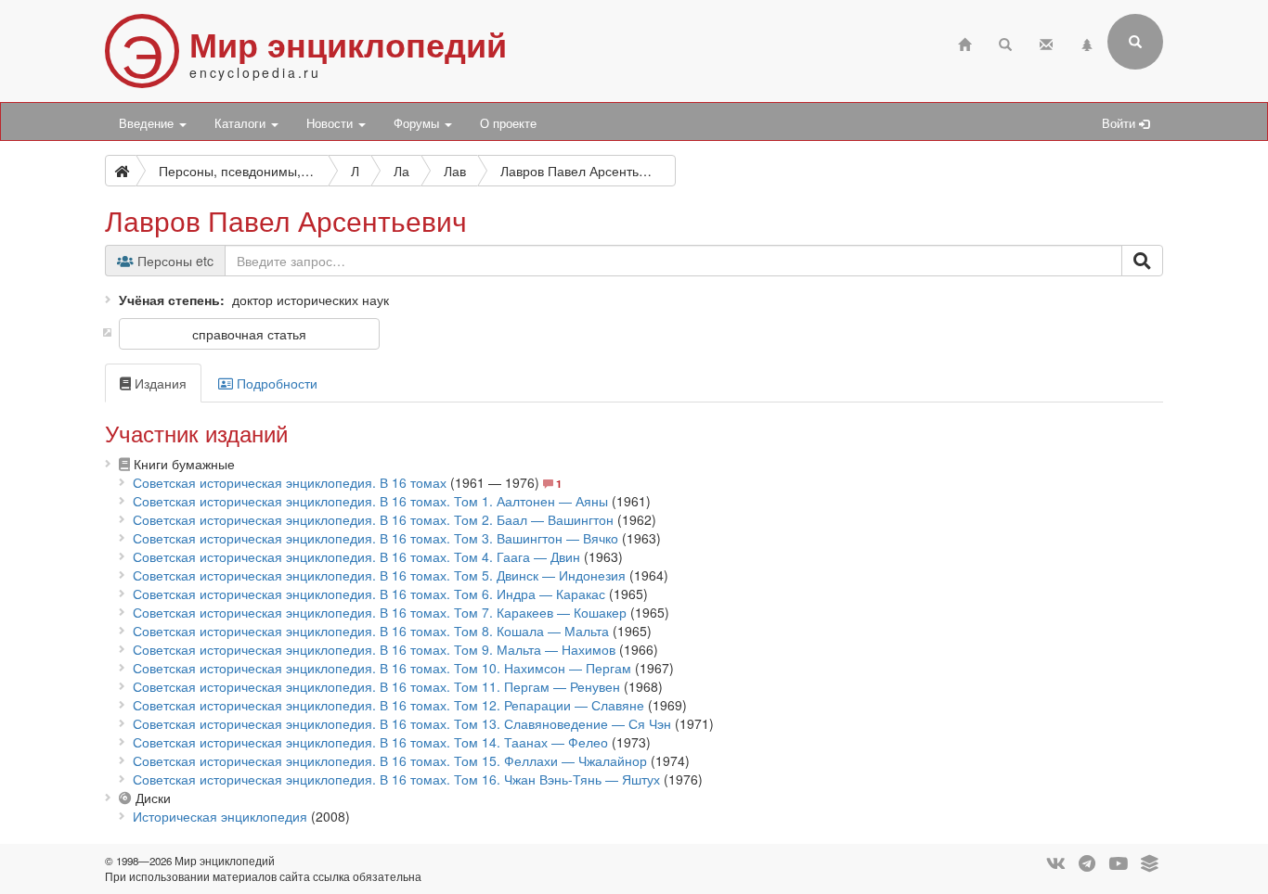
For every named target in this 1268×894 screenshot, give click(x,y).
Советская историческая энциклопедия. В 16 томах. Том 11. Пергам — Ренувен (376, 686)
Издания (159, 383)
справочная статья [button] (249, 334)
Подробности (275, 383)
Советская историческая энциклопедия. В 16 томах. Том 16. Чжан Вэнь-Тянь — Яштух (396, 779)
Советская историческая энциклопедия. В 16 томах (289, 482)
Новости (331, 123)
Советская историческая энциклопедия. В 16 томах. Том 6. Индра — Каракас (369, 593)
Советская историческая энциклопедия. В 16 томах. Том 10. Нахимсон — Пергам (382, 667)
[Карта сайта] (1087, 42)
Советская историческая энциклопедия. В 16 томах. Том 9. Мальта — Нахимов (374, 649)
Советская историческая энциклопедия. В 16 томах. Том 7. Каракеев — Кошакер (380, 612)
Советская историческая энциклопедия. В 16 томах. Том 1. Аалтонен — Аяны (370, 501)
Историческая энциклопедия (220, 816)
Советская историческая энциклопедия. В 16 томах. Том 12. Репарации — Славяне (388, 705)
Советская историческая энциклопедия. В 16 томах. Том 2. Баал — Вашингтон (373, 519)
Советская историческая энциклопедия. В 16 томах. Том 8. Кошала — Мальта (371, 630)
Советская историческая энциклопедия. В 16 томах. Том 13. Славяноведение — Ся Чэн (402, 723)
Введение (148, 123)
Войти (1120, 123)
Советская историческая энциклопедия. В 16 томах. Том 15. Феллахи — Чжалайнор (390, 760)
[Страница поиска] (1005, 42)
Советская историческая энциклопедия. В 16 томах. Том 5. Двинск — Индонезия (379, 575)
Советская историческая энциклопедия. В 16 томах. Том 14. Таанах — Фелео (370, 742)
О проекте (508, 123)
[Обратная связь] (1046, 42)
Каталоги (241, 123)
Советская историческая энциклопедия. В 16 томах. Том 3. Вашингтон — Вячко (375, 538)
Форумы (418, 123)
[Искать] (1142, 260)
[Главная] (964, 42)
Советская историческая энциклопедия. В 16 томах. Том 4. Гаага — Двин (356, 556)
